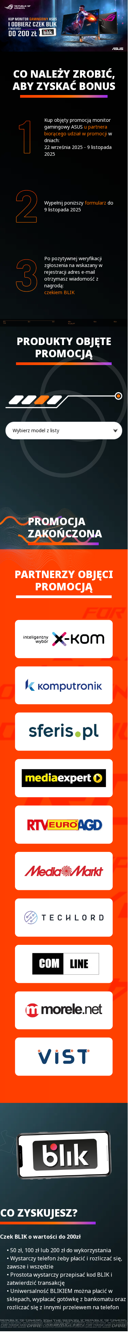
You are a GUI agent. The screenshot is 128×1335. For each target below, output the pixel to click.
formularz (95, 202)
